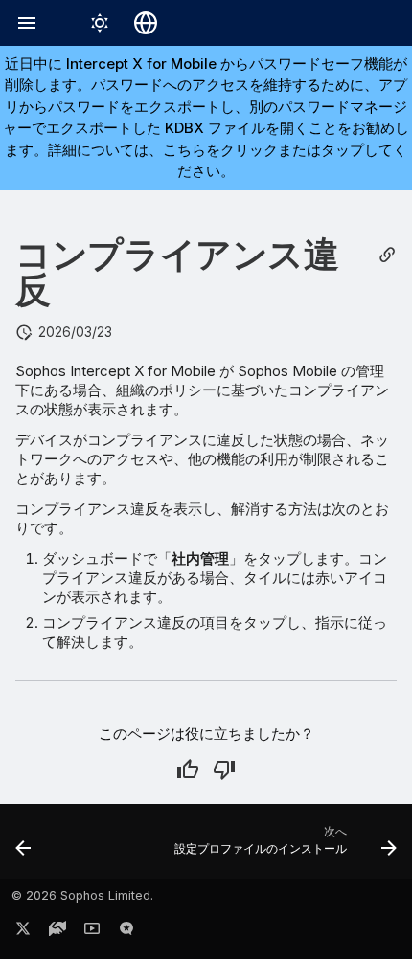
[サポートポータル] (57, 932)
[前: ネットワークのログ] (23, 847)
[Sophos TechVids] (92, 932)
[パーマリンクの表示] (387, 255)
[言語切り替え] (145, 23)
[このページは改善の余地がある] (224, 769)
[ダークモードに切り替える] (99, 23)
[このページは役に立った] (188, 769)
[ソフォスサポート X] (23, 932)
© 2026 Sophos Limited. (82, 895)
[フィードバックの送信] (126, 932)
